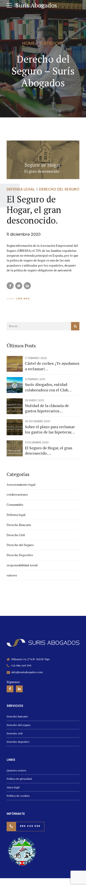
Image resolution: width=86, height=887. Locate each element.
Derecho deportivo (18, 742)
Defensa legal (21, 189)
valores (12, 575)
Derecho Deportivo (20, 555)
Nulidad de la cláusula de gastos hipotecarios (47, 408)
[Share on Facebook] (10, 285)
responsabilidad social (22, 565)
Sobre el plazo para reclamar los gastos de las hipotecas (50, 429)
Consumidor (15, 504)
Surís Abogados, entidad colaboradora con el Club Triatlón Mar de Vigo (46, 387)
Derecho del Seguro (59, 189)
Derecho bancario (17, 716)
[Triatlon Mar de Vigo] (22, 851)
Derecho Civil (16, 535)
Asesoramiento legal (21, 484)
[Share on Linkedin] (27, 285)
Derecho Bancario (19, 525)
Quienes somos (16, 770)
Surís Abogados (36, 5)
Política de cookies (18, 796)
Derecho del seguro (19, 725)
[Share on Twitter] (18, 285)
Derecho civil (14, 733)
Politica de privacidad (19, 779)
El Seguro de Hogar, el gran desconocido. (34, 209)
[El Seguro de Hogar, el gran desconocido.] (43, 160)
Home (28, 43)
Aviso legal (13, 787)
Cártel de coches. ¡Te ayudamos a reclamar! (52, 366)
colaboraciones (17, 494)
